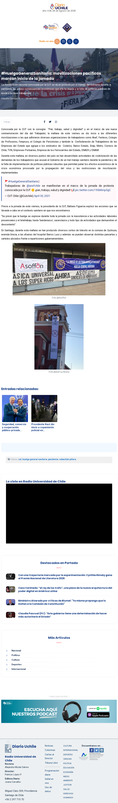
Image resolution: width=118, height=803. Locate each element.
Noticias (49, 745)
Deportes (17, 664)
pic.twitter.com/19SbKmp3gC (93, 190)
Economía (68, 772)
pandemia (53, 459)
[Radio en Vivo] (57, 41)
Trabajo (7, 122)
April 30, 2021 (42, 195)
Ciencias (67, 759)
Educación (68, 768)
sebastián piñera (67, 459)
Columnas (50, 750)
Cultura (16, 659)
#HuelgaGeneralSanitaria (23, 181)
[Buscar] (70, 41)
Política (16, 655)
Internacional (19, 669)
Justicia (67, 785)
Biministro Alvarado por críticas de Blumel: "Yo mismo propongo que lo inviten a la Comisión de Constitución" (62, 602)
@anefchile (33, 185)
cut (20, 459)
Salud (66, 789)
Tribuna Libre (51, 762)
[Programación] (63, 41)
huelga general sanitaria (34, 459)
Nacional (16, 650)
